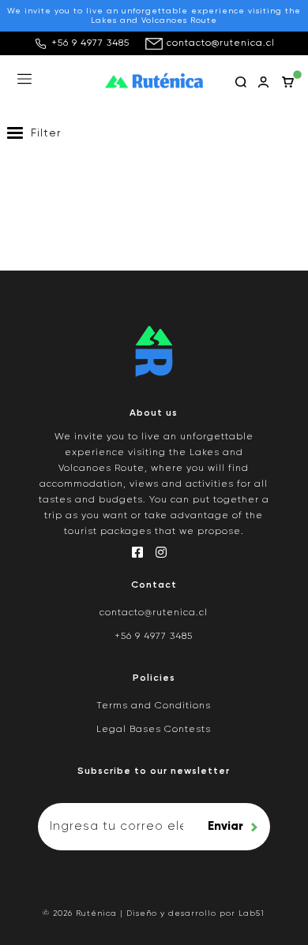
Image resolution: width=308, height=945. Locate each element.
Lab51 (252, 913)
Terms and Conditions (153, 706)
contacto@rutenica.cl (221, 43)
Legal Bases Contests (153, 729)
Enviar (225, 826)
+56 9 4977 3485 (90, 43)
